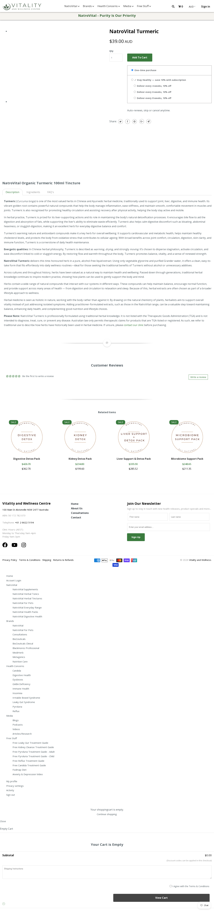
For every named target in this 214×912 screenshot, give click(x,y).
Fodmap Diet (19, 769)
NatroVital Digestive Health (27, 616)
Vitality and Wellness (200, 559)
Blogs (16, 720)
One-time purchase (145, 70)
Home (74, 504)
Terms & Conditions (29, 559)
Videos (16, 729)
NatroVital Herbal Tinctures (27, 598)
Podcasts (18, 724)
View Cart (161, 897)
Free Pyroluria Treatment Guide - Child (33, 756)
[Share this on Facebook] (127, 121)
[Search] (173, 6)
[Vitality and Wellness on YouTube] (15, 544)
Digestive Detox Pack (26, 458)
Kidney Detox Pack (80, 458)
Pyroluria (17, 706)
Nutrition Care (20, 661)
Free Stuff (143, 6)
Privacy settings (15, 785)
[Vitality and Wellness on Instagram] (23, 544)
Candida (17, 670)
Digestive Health (22, 675)
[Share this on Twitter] (120, 121)
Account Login (13, 580)
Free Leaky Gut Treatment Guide (30, 742)
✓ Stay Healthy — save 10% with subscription (160, 79)
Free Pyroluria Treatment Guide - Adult (34, 751)
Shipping (46, 559)
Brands (87, 6)
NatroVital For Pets (23, 603)
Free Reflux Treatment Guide (28, 760)
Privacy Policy (9, 559)
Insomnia (17, 693)
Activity (10, 790)
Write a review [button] (198, 377)
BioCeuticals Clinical (23, 643)
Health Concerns (107, 6)
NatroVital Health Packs (25, 611)
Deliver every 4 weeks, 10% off (153, 85)
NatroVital (71, 6)
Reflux (16, 711)
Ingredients (33, 192)
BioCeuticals (19, 639)
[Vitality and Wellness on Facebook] (5, 544)
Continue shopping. (107, 814)
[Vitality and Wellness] (22, 7)
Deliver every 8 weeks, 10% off (153, 98)
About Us (76, 508)
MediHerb (18, 652)
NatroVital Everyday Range (27, 607)
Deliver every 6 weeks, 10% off (153, 91)
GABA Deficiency (21, 684)
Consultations (80, 513)
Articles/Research (22, 733)
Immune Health (21, 688)
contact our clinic (134, 325)
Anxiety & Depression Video (28, 774)
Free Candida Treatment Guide (29, 765)
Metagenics (19, 657)
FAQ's (50, 192)
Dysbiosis (18, 679)
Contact (76, 517)
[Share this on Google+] (141, 121)
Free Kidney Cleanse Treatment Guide (33, 747)
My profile (11, 781)
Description (12, 192)
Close (3, 821)
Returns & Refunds (63, 559)
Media (127, 6)
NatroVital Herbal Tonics (26, 593)
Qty (111, 50)
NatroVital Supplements (25, 589)
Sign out (10, 794)
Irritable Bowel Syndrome (26, 697)
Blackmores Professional (26, 648)
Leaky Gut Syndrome (24, 702)
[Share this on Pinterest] (134, 121)
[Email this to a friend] (148, 121)
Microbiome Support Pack (187, 458)
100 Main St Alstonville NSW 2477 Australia (25, 509)
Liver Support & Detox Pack (134, 458)
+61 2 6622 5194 (24, 522)
